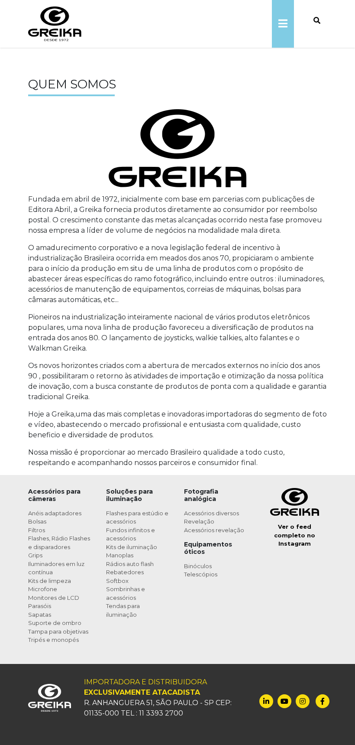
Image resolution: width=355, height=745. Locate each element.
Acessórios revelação (214, 530)
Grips (35, 555)
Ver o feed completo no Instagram (294, 535)
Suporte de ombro (54, 622)
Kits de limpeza (49, 580)
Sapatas (39, 614)
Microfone (42, 589)
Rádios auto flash (130, 563)
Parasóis (39, 605)
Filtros (36, 530)
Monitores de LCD (53, 597)
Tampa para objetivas (58, 631)
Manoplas (119, 555)
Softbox (117, 580)
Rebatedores (125, 572)
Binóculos (198, 566)
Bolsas (37, 521)
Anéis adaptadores (54, 513)
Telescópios (200, 574)
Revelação (199, 521)
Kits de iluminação (131, 546)
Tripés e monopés (53, 639)
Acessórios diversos (211, 513)
